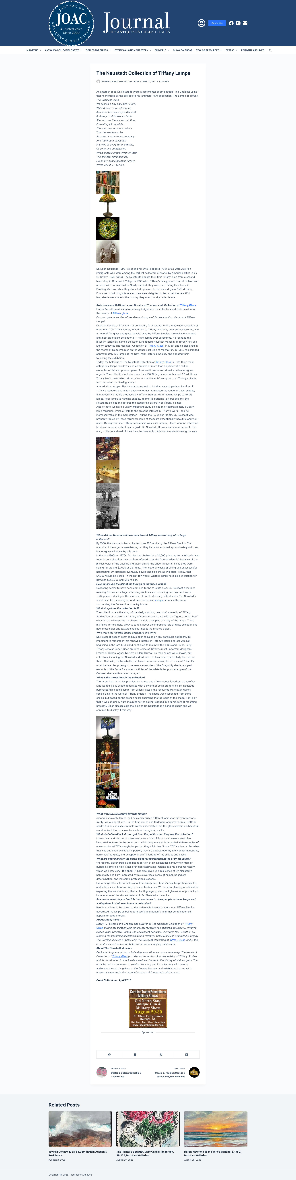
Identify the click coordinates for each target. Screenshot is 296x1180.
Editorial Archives (252, 50)
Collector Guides (97, 50)
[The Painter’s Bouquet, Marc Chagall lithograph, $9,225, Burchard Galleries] (148, 1129)
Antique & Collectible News (62, 50)
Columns (164, 81)
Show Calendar (182, 50)
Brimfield (160, 50)
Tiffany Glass (188, 305)
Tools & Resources (207, 50)
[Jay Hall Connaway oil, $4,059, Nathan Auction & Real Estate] (80, 1129)
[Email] (245, 23)
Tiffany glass (120, 313)
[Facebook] (231, 23)
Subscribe (217, 23)
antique (159, 600)
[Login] (201, 23)
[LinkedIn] (187, 1055)
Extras (230, 50)
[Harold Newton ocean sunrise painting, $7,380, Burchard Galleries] (215, 1129)
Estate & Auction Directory (131, 50)
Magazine (32, 50)
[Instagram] (238, 23)
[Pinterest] (161, 1055)
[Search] (270, 50)
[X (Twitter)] (135, 1055)
